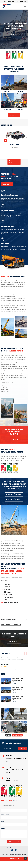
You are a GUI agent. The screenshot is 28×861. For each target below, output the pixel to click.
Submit (10, 842)
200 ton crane (8, 597)
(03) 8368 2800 (9, 782)
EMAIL (2, 821)
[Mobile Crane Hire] (7, 83)
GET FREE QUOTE (13, 35)
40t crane (7, 587)
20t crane (7, 584)
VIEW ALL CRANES (6, 608)
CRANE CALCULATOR (13, 642)
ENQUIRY (3, 828)
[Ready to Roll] (20, 714)
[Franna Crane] (20, 84)
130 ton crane (8, 594)
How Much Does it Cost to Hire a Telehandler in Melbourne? (18, 689)
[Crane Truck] (20, 102)
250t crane (7, 600)
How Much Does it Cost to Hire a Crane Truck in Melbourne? (18, 680)
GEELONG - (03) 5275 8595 (14, 499)
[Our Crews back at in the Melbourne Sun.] (20, 727)
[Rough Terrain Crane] (7, 102)
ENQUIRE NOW (12, 859)
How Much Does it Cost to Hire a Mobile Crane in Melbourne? (18, 698)
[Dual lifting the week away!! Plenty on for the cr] (7, 714)
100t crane (7, 592)
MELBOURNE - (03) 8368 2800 (14, 494)
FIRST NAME (4, 807)
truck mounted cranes (11, 602)
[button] (15, 669)
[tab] (14, 619)
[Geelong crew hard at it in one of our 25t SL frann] (7, 727)
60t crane (7, 589)
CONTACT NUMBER (5, 814)
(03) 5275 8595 (17, 782)
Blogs (3, 854)
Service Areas (14, 854)
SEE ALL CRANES (10, 162)
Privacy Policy (8, 854)
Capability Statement (21, 854)
